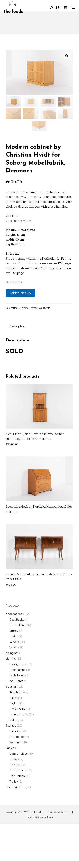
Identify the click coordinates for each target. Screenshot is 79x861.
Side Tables (17, 776)
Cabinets (24, 307)
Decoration (16, 625)
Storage (34, 307)
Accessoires (14, 614)
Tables (10, 748)
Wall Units (44, 307)
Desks (13, 759)
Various (14, 642)
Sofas (13, 720)
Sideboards (17, 737)
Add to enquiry (20, 293)
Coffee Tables (18, 753)
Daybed (14, 703)
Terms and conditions (39, 817)
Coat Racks (16, 619)
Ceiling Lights (18, 664)
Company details (58, 812)
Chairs (13, 697)
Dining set (15, 764)
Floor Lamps (17, 670)
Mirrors (13, 630)
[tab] (17, 327)
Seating (11, 686)
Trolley (13, 781)
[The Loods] (13, 7)
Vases (13, 647)
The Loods (35, 812)
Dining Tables (18, 770)
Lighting (11, 658)
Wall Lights (16, 681)
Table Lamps (17, 675)
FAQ (60, 263)
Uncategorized (15, 787)
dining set (12, 653)
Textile (13, 636)
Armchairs (15, 692)
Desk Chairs (17, 709)
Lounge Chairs (18, 714)
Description (17, 326)
